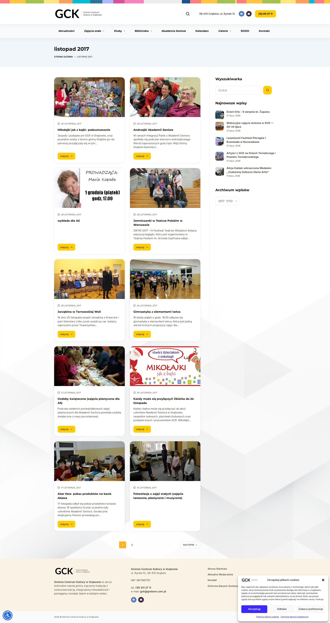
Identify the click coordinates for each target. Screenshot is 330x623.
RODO (245, 31)
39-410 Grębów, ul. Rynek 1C (217, 13)
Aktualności (66, 31)
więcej (67, 157)
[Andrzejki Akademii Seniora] (165, 97)
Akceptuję (254, 609)
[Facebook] (241, 14)
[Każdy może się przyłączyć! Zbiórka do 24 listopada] (165, 366)
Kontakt (264, 31)
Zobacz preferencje (310, 609)
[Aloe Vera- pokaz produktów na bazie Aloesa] (89, 461)
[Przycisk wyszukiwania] (267, 90)
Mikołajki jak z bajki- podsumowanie (84, 129)
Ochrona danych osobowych (295, 616)
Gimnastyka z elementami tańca (156, 311)
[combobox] (238, 90)
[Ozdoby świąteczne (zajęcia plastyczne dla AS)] (89, 366)
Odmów (282, 609)
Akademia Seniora (174, 31)
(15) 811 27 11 (265, 13)
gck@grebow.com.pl (153, 591)
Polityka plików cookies (267, 616)
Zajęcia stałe (92, 31)
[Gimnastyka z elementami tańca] (165, 279)
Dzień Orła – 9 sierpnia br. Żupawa (248, 111)
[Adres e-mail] (249, 14)
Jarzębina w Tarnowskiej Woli (79, 311)
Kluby (118, 31)
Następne (188, 544)
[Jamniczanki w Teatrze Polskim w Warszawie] (165, 188)
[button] (323, 580)
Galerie (223, 31)
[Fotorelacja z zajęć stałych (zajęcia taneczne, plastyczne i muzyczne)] (165, 461)
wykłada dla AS (69, 220)
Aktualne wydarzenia (220, 574)
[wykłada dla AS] (89, 188)
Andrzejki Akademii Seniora (153, 129)
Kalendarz (202, 31)
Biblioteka (142, 31)
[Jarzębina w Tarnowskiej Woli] (89, 279)
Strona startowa (217, 568)
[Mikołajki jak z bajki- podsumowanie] (89, 97)
